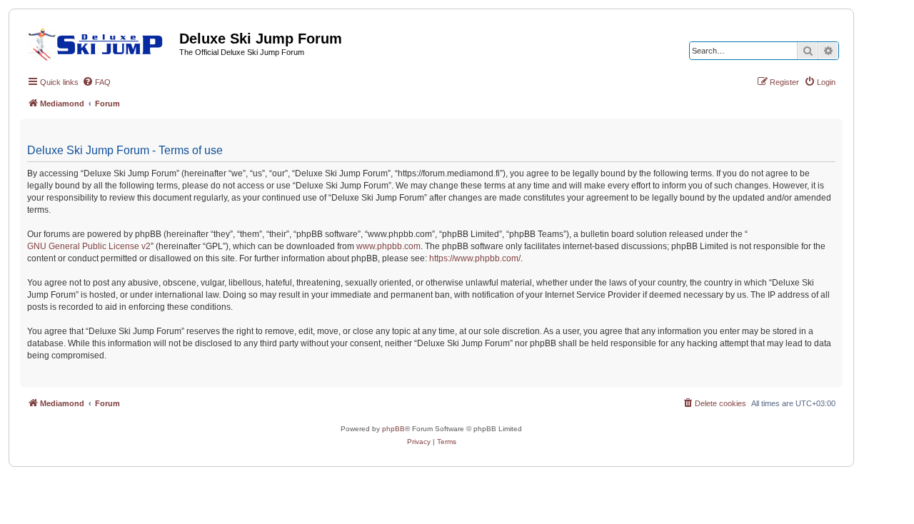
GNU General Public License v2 (89, 246)
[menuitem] (96, 82)
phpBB (393, 429)
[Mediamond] (99, 42)
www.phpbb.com (388, 246)
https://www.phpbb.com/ (475, 258)
